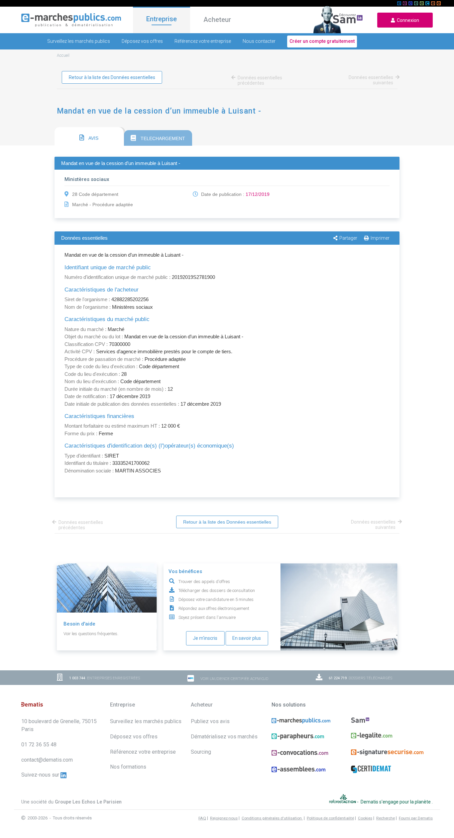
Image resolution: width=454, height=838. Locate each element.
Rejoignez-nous (224, 818)
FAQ (202, 818)
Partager (348, 238)
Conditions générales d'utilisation (272, 818)
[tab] (89, 136)
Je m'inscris (205, 638)
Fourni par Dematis (416, 818)
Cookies (365, 818)
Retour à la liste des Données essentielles (112, 77)
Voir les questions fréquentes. (90, 633)
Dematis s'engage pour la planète (396, 801)
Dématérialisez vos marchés (224, 736)
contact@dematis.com (47, 760)
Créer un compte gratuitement (322, 41)
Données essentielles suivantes (371, 80)
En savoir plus (246, 638)
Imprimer (380, 238)
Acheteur (217, 20)
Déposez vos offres (142, 41)
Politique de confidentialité (330, 818)
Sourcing (201, 752)
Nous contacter (259, 41)
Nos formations (128, 767)
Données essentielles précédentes (260, 80)
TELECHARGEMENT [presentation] (162, 138)
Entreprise (161, 19)
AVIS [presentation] (92, 138)
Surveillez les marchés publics (78, 41)
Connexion (407, 20)
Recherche (385, 818)
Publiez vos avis (210, 721)
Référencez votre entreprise (202, 41)
